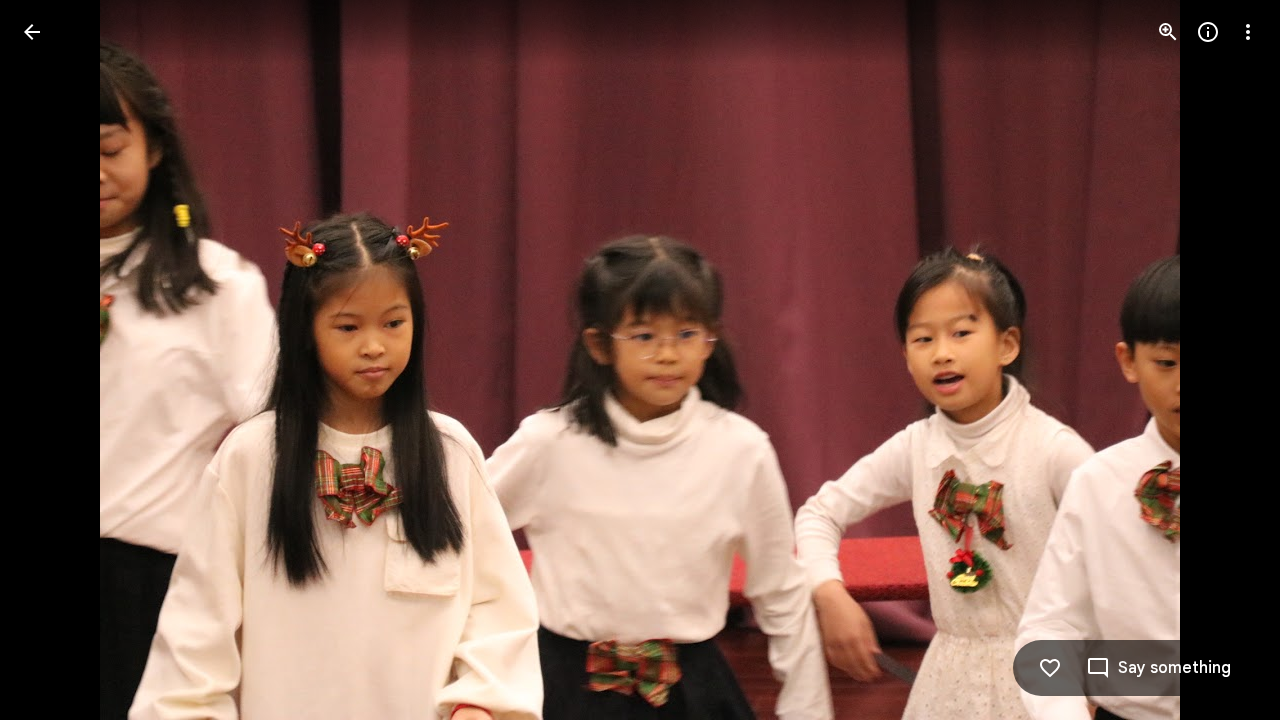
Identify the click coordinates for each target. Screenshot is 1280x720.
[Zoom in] (1168, 32)
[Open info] (1208, 32)
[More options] (1248, 32)
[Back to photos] (32, 32)
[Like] (1050, 668)
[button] (56, 360)
